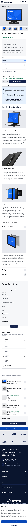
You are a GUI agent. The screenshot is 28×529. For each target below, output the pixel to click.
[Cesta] (23, 2)
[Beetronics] (6, 2)
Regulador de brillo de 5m (13, 405)
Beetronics (9, 500)
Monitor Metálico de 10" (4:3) (14, 381)
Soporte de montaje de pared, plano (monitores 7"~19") (14, 389)
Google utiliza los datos (16, 517)
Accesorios (23, 5)
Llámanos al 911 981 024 (10, 459)
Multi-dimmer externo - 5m (13, 412)
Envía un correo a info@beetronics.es (13, 463)
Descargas (17, 5)
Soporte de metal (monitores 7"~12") (13, 398)
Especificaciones (10, 5)
